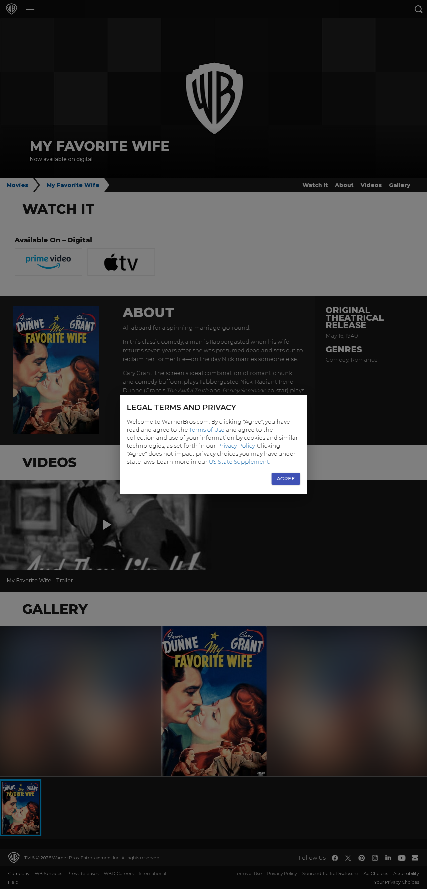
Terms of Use (207, 430)
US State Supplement (239, 462)
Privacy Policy (236, 446)
